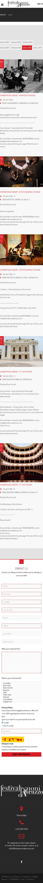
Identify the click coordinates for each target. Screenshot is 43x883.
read (7, 716)
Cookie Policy (30, 879)
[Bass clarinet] (21, 688)
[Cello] (21, 692)
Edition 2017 (37, 48)
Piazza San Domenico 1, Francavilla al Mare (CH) (20, 103)
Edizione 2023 (16, 42)
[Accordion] (21, 683)
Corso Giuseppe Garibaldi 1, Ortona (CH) (17, 379)
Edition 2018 (27, 48)
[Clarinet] (21, 697)
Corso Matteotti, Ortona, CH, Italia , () (16, 199)
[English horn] (21, 702)
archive (3, 15)
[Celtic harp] (21, 695)
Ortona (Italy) (21, 815)
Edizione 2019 (16, 48)
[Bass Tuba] (21, 685)
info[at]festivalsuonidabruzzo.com (21, 848)
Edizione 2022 (28, 42)
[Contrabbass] (21, 699)
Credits (23, 879)
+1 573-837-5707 (21, 829)
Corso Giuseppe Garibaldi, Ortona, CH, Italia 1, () (19, 492)
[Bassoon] (21, 690)
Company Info (26, 877)
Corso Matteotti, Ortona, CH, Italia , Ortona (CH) (20, 278)
